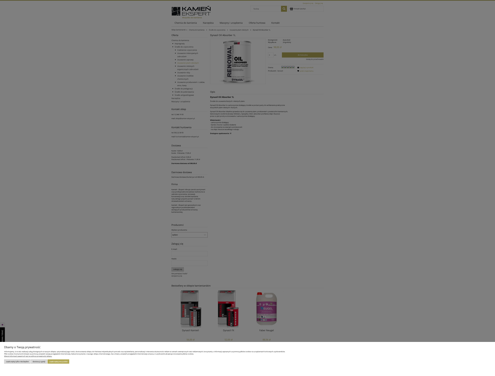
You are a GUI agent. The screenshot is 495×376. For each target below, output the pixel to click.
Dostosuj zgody (39, 361)
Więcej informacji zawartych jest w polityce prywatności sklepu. (28, 356)
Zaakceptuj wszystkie (58, 361)
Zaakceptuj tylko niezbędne (17, 361)
